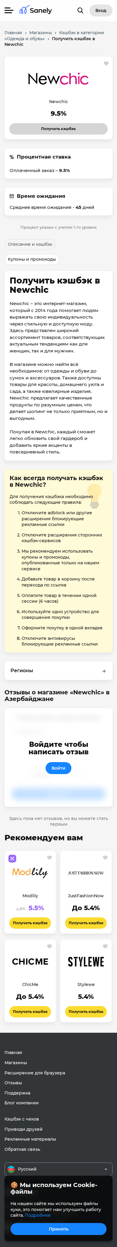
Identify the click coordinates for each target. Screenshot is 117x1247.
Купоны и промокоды (32, 259)
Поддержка (17, 1093)
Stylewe (86, 984)
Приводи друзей (23, 1129)
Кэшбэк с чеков (21, 1119)
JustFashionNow (86, 895)
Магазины (15, 1062)
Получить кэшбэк (53, 127)
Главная (13, 1052)
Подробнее (38, 1215)
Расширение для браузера (34, 1073)
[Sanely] (36, 10)
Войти (58, 768)
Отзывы (13, 1082)
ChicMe (30, 984)
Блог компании (21, 1103)
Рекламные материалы (30, 1139)
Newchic (58, 101)
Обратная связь (22, 1149)
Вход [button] (100, 10)
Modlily (30, 895)
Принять (58, 1229)
